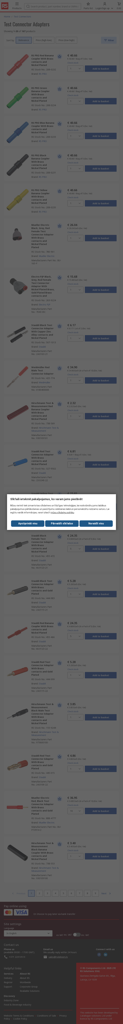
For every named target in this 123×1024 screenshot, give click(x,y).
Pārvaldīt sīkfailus (62, 523)
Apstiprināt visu (27, 523)
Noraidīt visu (96, 523)
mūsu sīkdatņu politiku (62, 512)
